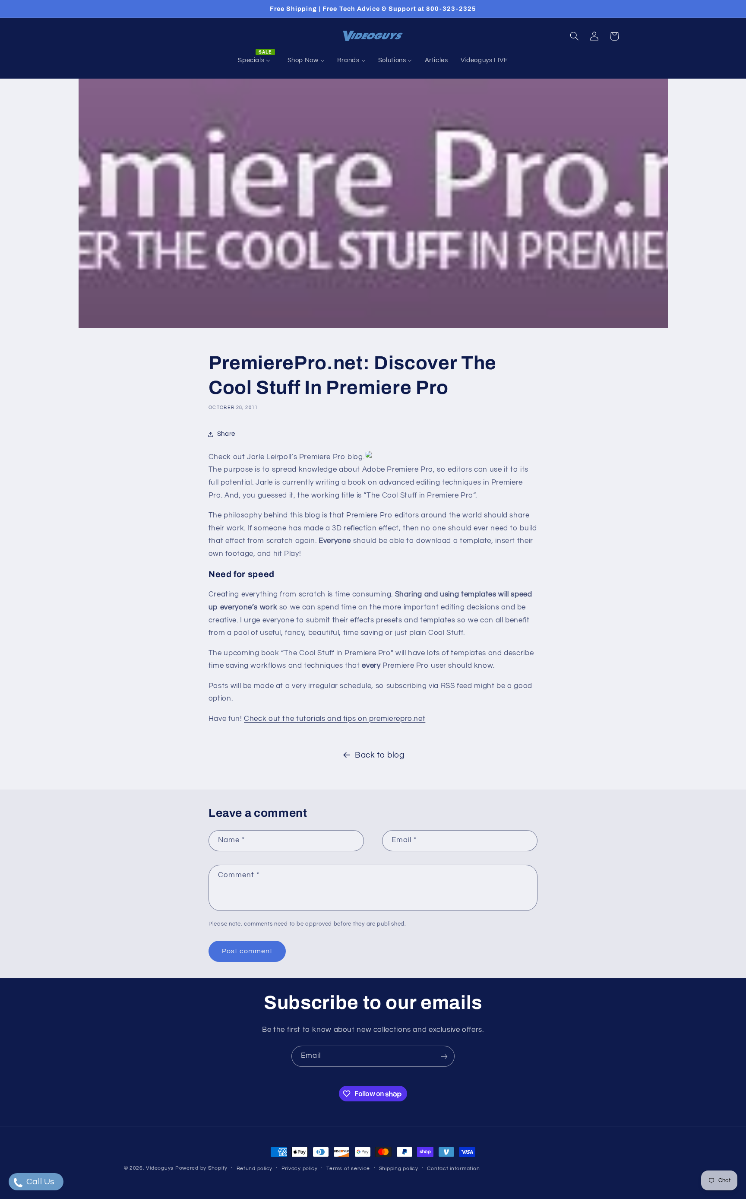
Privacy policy (299, 1168)
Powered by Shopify (201, 1168)
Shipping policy (398, 1168)
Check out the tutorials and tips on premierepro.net (334, 719)
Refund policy (255, 1168)
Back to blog (380, 755)
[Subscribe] (444, 1056)
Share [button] (226, 434)
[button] (574, 36)
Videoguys (160, 1168)
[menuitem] (256, 60)
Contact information (453, 1168)
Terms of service (348, 1168)
